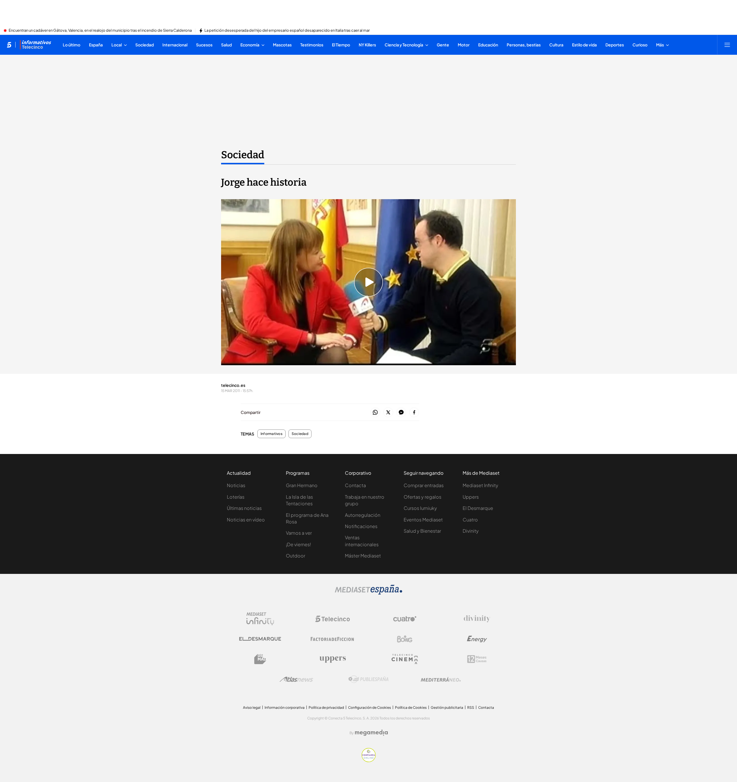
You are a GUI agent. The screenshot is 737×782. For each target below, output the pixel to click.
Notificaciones (361, 526)
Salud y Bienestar (422, 531)
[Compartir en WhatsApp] (375, 412)
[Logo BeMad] (260, 659)
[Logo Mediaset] (368, 593)
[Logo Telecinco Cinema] (405, 659)
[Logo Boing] (405, 639)
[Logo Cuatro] (404, 619)
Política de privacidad (326, 707)
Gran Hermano (302, 485)
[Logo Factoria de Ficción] (332, 639)
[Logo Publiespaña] (368, 679)
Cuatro (470, 520)
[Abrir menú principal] (727, 45)
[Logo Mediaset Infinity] (260, 619)
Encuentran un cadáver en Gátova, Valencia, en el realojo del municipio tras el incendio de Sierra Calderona (100, 30)
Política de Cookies (411, 707)
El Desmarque (478, 508)
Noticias (236, 485)
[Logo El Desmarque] (260, 639)
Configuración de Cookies (369, 707)
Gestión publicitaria (447, 707)
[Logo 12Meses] (477, 659)
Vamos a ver (299, 533)
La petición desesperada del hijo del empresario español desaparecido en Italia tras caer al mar (287, 30)
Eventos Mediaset (423, 520)
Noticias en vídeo (246, 520)
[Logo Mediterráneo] (441, 679)
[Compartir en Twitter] (388, 412)
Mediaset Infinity (480, 485)
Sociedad (242, 155)
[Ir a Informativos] (35, 44)
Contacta (355, 485)
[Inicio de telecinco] (9, 45)
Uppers (471, 497)
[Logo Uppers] (332, 659)
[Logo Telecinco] (332, 619)
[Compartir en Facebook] (414, 412)
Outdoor (295, 556)
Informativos (271, 434)
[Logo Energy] (477, 639)
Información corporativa (285, 707)
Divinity (471, 531)
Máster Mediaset (363, 556)
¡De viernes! (298, 544)
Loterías (235, 497)
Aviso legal (252, 707)
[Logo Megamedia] (371, 732)
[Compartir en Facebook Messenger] (401, 412)
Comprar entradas (424, 485)
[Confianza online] (369, 760)
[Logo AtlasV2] (296, 679)
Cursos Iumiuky (420, 508)
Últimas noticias (244, 508)
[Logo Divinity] (477, 619)
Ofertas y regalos (422, 497)
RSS (470, 707)
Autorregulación (362, 515)
